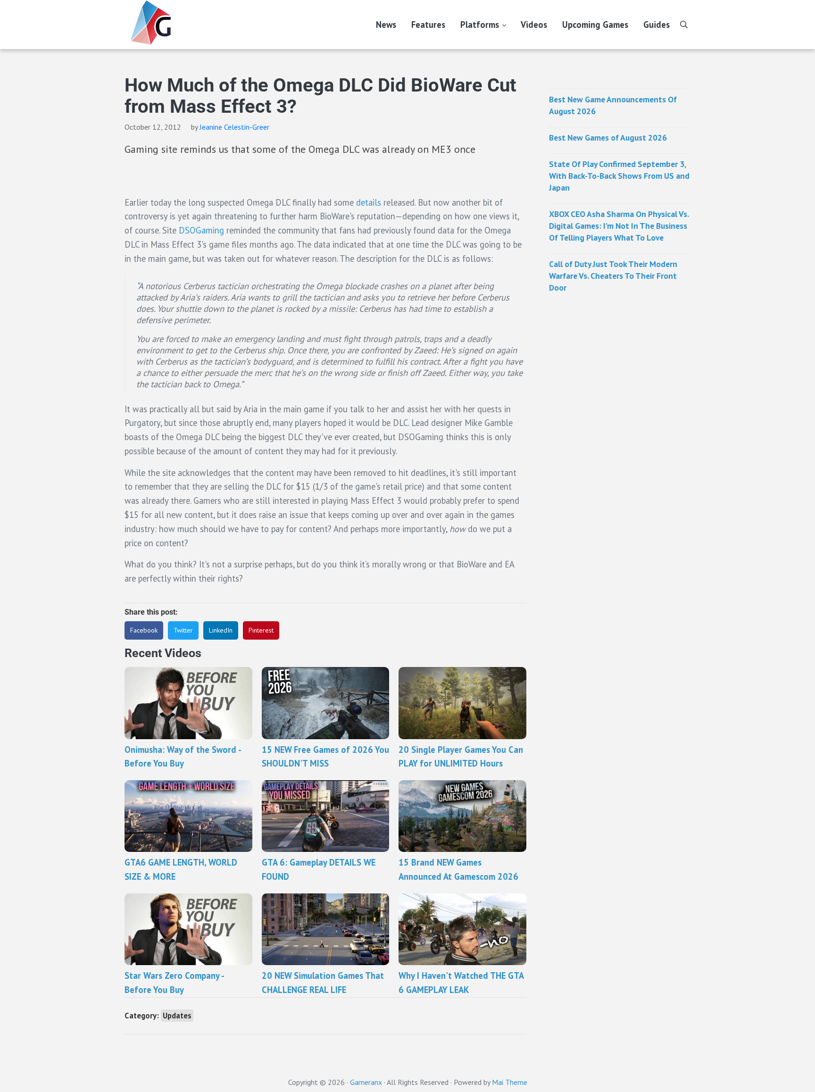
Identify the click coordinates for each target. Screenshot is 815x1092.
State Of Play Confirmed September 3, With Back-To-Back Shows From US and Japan (619, 175)
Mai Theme (509, 1082)
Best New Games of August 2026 (608, 137)
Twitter (183, 630)
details (369, 202)
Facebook (144, 630)
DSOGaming (201, 230)
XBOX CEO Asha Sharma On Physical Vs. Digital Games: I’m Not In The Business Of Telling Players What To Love (619, 225)
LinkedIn (221, 630)
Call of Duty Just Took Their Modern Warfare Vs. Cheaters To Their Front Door (613, 275)
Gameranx (366, 1082)
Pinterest (261, 630)
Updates (177, 1015)
